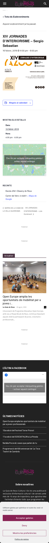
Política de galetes (22, 539)
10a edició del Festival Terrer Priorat (18, 430)
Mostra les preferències (24, 533)
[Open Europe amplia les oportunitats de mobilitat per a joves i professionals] (24, 277)
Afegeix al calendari (18, 102)
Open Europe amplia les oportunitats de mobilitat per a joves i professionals (24, 422)
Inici (4, 10)
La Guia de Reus (9, 307)
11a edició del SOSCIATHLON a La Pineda (20, 437)
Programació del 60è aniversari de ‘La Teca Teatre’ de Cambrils (21, 450)
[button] (4, 3)
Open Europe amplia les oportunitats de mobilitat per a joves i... (22, 300)
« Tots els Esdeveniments (16, 16)
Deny (24, 525)
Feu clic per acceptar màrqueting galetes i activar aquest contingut (24, 160)
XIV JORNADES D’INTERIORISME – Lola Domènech (33, 211)
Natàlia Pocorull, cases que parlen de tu (20, 443)
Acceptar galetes (24, 518)
